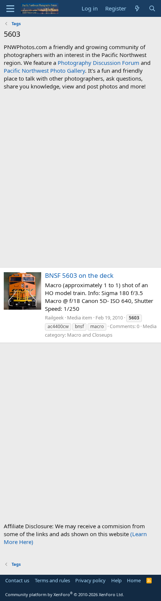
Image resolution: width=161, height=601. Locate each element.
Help (116, 580)
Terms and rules (52, 580)
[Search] (152, 8)
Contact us (17, 580)
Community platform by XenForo (64, 594)
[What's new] (137, 8)
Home (134, 580)
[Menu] (10, 8)
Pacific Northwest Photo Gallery (44, 70)
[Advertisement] (80, 178)
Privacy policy (90, 580)
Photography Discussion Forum (98, 62)
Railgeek (54, 317)
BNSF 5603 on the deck (79, 275)
